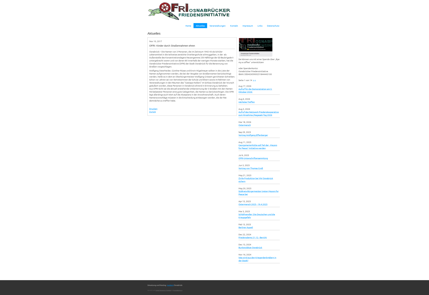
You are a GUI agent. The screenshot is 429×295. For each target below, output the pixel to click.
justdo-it (170, 285)
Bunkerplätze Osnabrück (250, 247)
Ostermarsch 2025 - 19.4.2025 (253, 204)
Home (188, 25)
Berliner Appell (246, 227)
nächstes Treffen (247, 102)
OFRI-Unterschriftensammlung (253, 158)
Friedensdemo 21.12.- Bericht (253, 237)
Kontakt (234, 25)
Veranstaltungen (217, 25)
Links (260, 25)
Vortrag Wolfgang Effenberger (253, 135)
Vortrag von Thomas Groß (251, 168)
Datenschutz (273, 25)
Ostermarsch (245, 125)
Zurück (152, 111)
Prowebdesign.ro (177, 290)
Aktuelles (200, 25)
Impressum (248, 25)
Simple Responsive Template (163, 290)
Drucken (153, 108)
